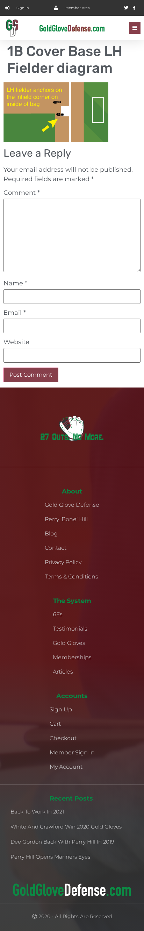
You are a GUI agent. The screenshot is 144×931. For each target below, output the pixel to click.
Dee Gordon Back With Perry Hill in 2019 (62, 841)
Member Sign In (72, 752)
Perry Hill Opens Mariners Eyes (50, 856)
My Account (66, 766)
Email (14, 313)
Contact (55, 548)
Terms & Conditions (71, 576)
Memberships (72, 657)
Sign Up (61, 709)
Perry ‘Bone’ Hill (66, 519)
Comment (21, 193)
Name (15, 283)
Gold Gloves (69, 643)
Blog (51, 533)
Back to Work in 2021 (37, 811)
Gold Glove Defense (72, 505)
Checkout (63, 738)
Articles (63, 671)
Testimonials (70, 628)
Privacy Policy (63, 562)
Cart (55, 723)
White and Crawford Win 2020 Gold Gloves (66, 826)
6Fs (58, 614)
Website (16, 342)
